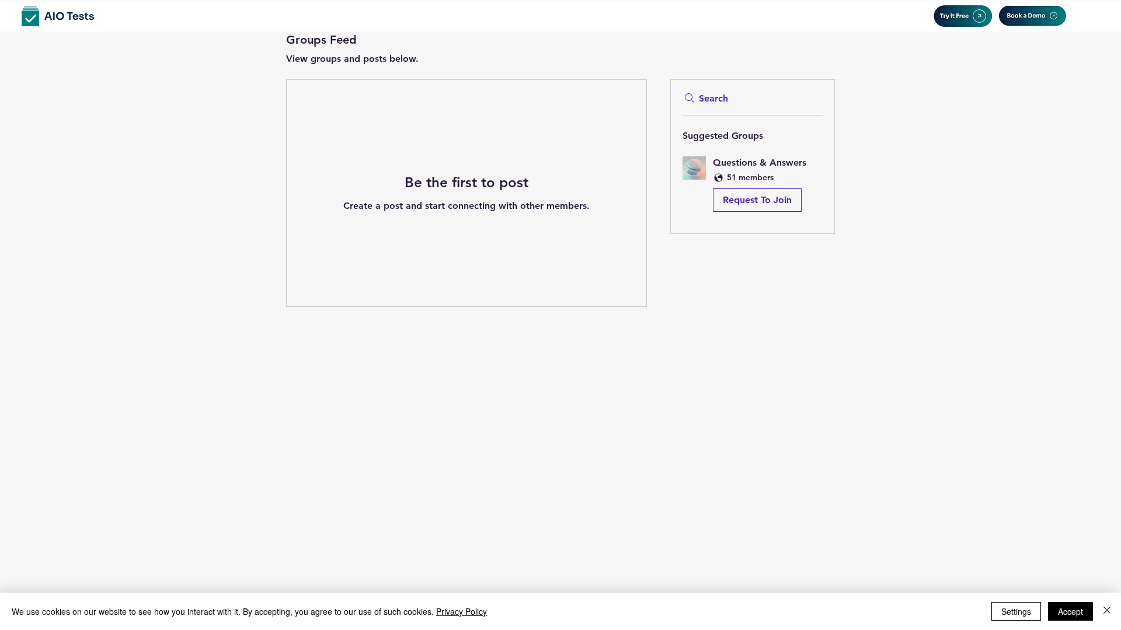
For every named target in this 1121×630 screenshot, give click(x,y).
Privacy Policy (461, 611)
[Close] (1107, 611)
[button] (752, 186)
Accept (1070, 611)
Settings (1016, 611)
